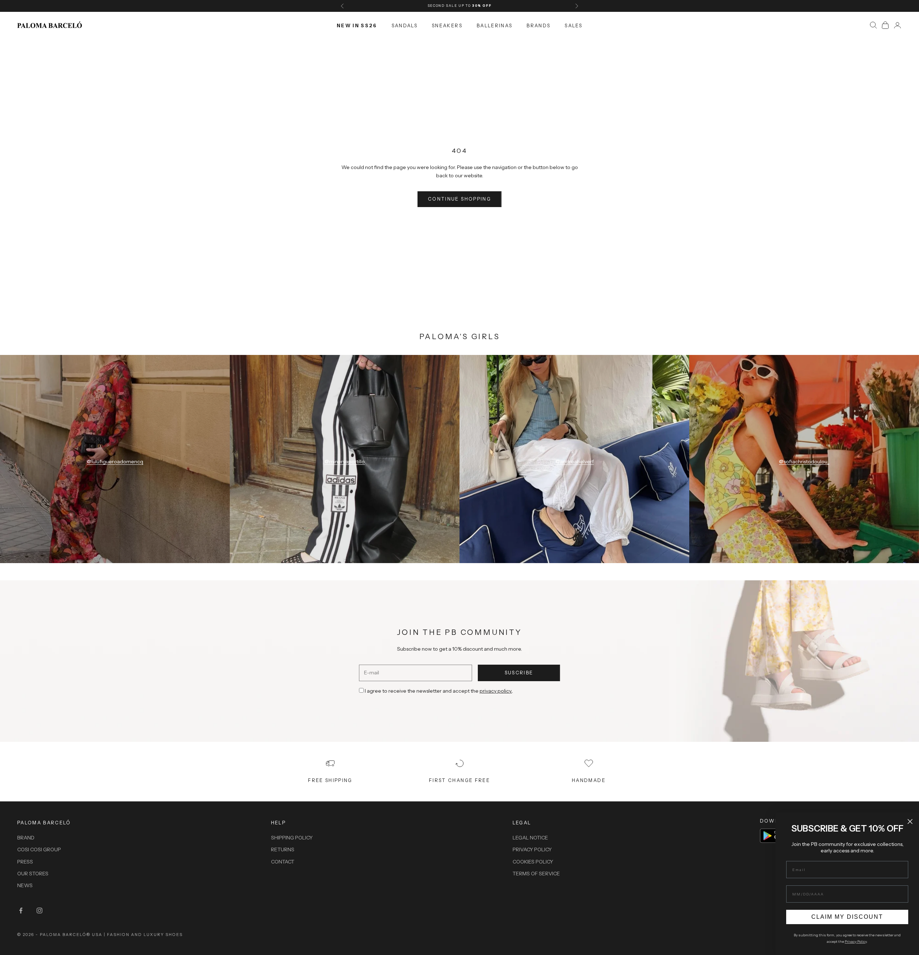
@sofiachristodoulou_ (804, 461)
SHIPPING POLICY (292, 837)
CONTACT (282, 861)
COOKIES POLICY (533, 861)
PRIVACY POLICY (532, 849)
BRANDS (538, 25)
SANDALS (404, 25)
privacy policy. (496, 691)
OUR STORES (32, 873)
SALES (573, 25)
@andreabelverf (574, 461)
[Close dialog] (910, 821)
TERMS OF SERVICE (536, 873)
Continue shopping (459, 199)
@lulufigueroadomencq (115, 461)
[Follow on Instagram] (39, 910)
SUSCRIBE (519, 672)
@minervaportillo (345, 461)
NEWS (25, 885)
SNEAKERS (447, 25)
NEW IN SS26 (357, 25)
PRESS (25, 861)
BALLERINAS (494, 25)
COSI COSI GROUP (39, 849)
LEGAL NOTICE (530, 837)
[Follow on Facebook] (20, 910)
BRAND (25, 837)
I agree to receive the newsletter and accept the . (439, 691)
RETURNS (282, 849)
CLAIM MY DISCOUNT (847, 917)
